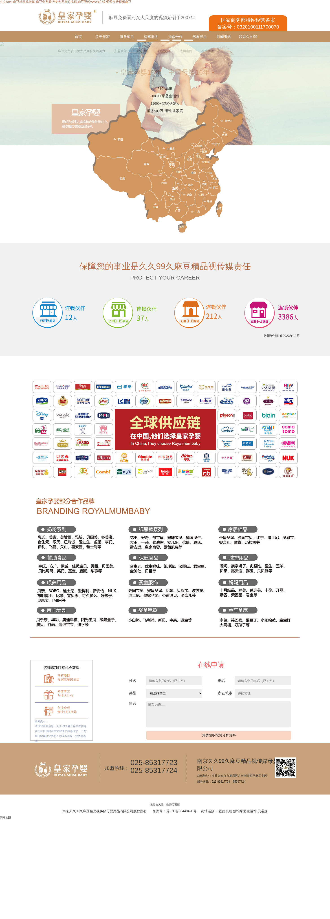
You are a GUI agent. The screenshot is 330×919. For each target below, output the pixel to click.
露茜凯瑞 (225, 811)
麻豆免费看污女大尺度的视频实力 (81, 51)
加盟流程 (142, 51)
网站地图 (5, 817)
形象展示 (199, 37)
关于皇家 (102, 37)
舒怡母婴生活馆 (245, 811)
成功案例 (186, 51)
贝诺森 (262, 811)
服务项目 (127, 37)
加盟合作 (175, 37)
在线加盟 (207, 51)
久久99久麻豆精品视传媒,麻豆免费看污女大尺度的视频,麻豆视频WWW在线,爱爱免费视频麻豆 (65, 2)
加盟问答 (164, 51)
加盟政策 (120, 51)
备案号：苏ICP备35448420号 (174, 811)
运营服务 (151, 37)
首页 (78, 37)
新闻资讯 (224, 37)
